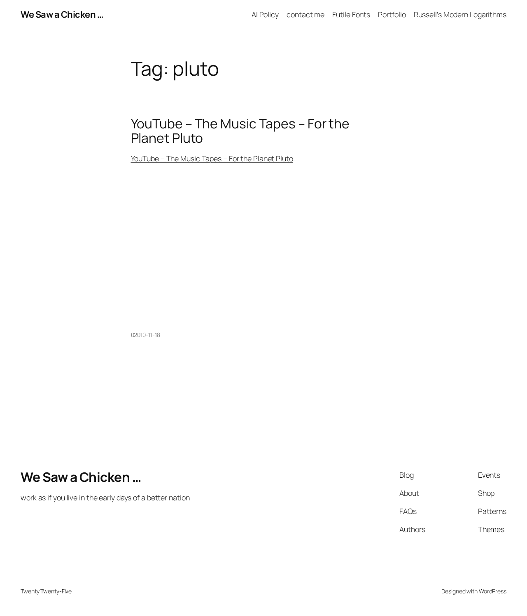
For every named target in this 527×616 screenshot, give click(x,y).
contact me (305, 14)
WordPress (492, 591)
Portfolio (392, 14)
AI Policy (265, 14)
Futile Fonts (351, 14)
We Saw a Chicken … (62, 14)
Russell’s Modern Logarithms (460, 14)
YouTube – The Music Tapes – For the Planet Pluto (240, 131)
